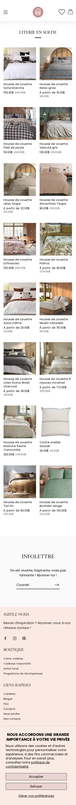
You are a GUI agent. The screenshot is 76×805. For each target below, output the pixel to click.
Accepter (36, 776)
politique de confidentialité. (28, 764)
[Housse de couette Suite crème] (20, 298)
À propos (9, 709)
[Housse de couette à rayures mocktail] (56, 358)
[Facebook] (5, 638)
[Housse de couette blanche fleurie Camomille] (20, 422)
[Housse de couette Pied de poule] (20, 123)
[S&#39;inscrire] (57, 585)
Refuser (36, 786)
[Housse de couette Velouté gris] (56, 123)
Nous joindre (12, 714)
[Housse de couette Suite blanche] (20, 63)
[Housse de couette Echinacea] (20, 239)
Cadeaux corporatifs (17, 663)
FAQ (6, 704)
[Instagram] (14, 638)
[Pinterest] (24, 638)
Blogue (8, 699)
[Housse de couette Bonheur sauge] (56, 481)
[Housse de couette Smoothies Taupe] (56, 179)
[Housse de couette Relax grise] (56, 63)
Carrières (10, 694)
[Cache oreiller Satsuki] (56, 422)
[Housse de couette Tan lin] (20, 481)
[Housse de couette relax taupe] (20, 179)
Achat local (11, 668)
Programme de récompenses (23, 673)
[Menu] (6, 12)
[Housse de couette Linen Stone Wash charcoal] (20, 358)
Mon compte (12, 719)
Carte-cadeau (13, 658)
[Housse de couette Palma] (56, 239)
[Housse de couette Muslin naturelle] (56, 298)
